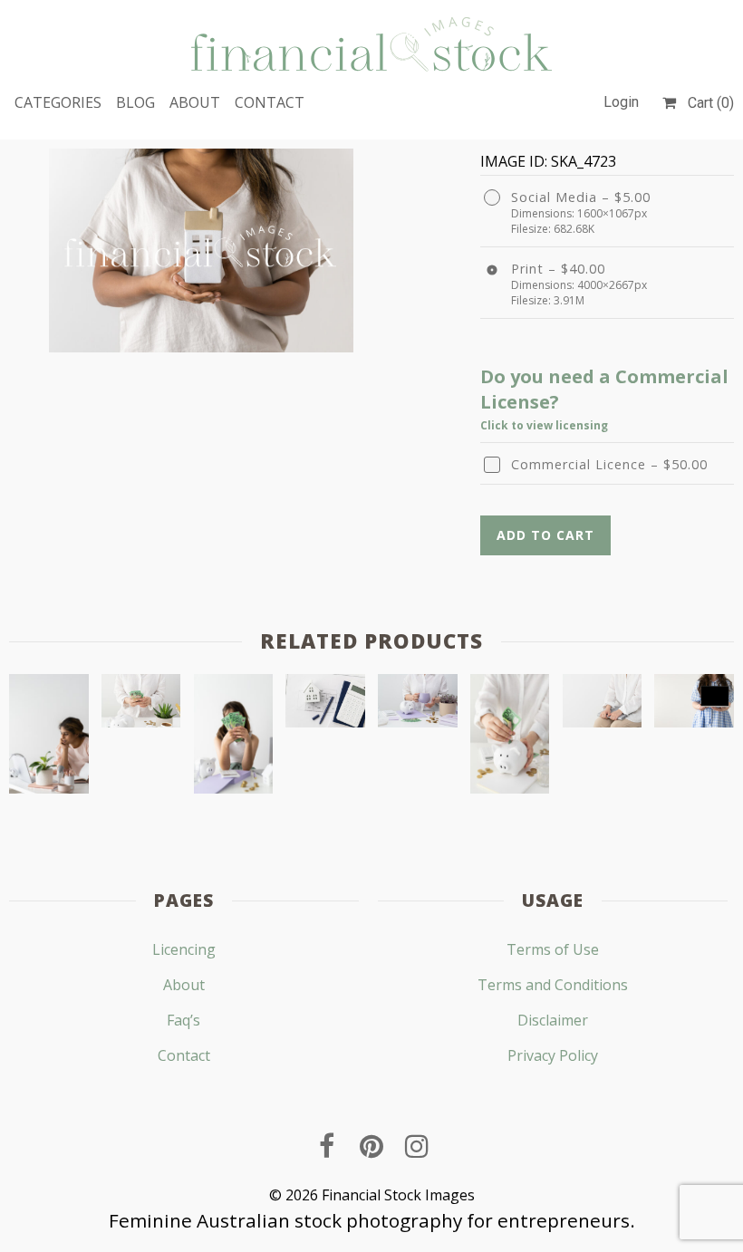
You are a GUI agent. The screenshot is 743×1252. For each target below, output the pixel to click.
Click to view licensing (544, 425)
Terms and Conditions (553, 985)
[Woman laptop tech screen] (694, 704)
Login (621, 102)
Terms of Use (553, 949)
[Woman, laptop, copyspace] (602, 704)
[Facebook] (326, 1146)
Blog (135, 102)
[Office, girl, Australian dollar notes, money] (234, 737)
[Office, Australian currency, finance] (141, 704)
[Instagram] (417, 1146)
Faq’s (183, 1020)
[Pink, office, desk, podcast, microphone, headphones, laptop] (49, 737)
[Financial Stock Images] (371, 44)
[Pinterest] (371, 1146)
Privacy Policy (552, 1055)
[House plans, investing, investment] (325, 704)
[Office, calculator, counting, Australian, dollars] (418, 704)
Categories (57, 102)
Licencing (184, 949)
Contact (269, 102)
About (194, 102)
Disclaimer (552, 1020)
